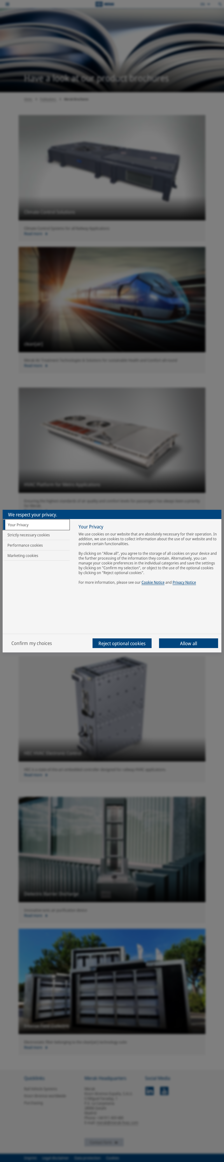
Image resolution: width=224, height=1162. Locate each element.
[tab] (36, 525)
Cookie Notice (153, 582)
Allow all (188, 643)
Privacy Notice (184, 582)
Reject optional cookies (121, 643)
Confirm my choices (31, 643)
